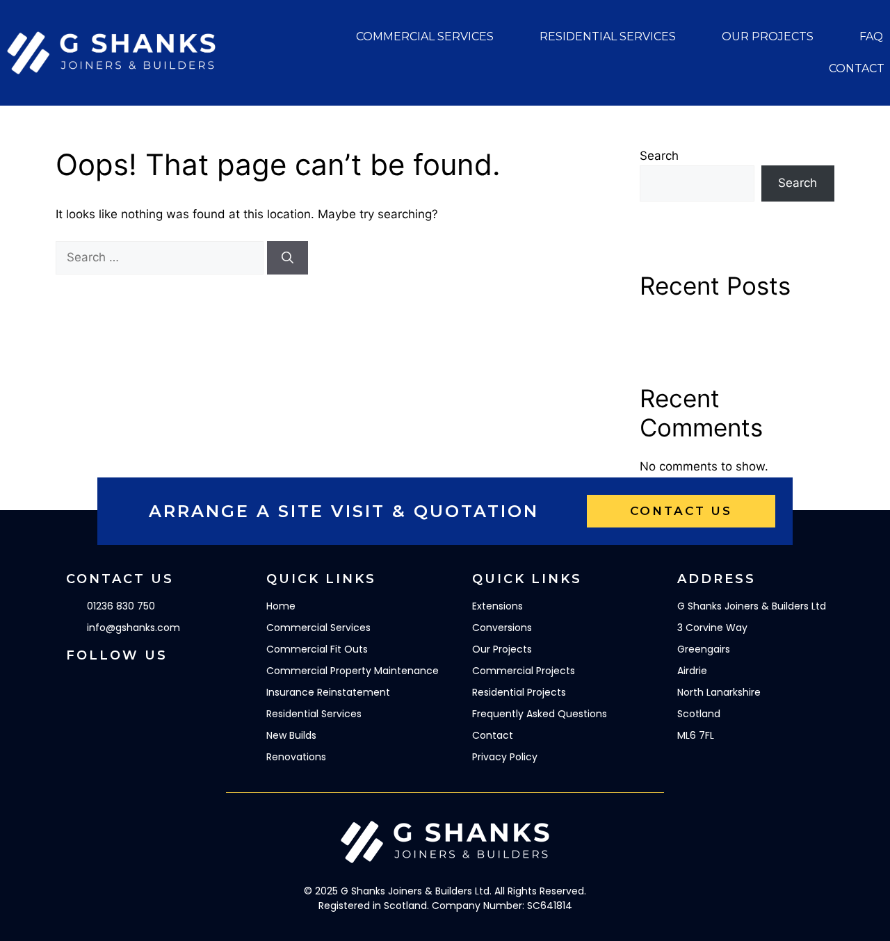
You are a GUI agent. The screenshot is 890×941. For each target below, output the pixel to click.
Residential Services (608, 36)
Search (659, 156)
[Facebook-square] (76, 686)
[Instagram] (114, 686)
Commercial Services (425, 36)
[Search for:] (161, 257)
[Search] (287, 258)
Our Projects (768, 36)
